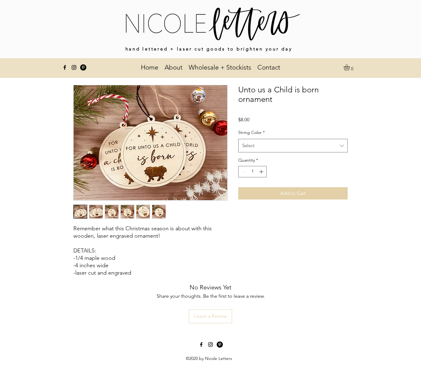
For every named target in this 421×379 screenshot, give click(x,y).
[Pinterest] (83, 67)
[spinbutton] (252, 171)
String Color (251, 132)
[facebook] (65, 67)
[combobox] (293, 145)
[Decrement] (243, 171)
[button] (350, 67)
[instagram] (74, 67)
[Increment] (262, 171)
